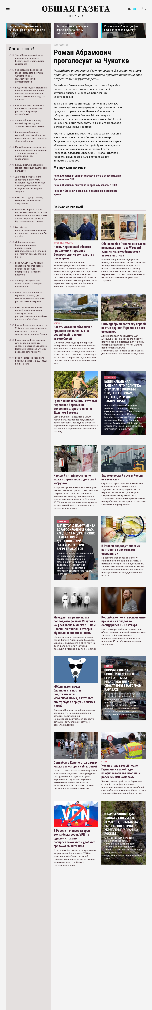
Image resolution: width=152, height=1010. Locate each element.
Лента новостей (21, 48)
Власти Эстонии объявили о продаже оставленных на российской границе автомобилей (73, 332)
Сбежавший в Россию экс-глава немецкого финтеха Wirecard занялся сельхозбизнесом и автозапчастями (123, 249)
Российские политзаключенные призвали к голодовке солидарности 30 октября (123, 621)
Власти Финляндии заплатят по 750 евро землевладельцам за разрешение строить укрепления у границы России (121, 823)
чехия (104, 762)
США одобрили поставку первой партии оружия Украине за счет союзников (123, 328)
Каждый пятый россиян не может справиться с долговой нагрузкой (75, 479)
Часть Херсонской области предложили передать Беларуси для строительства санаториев (74, 252)
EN (134, 8)
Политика (76, 16)
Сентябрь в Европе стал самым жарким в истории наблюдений (75, 764)
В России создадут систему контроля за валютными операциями (120, 549)
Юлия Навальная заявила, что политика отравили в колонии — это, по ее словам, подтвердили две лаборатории (122, 391)
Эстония (58, 323)
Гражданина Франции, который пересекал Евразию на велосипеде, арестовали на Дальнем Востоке (75, 406)
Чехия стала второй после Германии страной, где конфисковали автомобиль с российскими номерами (121, 771)
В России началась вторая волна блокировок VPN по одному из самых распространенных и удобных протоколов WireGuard (74, 838)
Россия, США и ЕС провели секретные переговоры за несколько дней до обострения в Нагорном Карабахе (122, 679)
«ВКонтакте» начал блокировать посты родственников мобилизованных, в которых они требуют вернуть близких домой (74, 696)
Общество (62, 521)
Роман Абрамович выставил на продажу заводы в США (85, 185)
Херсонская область (63, 243)
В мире (109, 666)
